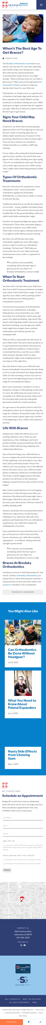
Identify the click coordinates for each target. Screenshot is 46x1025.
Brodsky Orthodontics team (18, 64)
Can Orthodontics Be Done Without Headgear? (22, 653)
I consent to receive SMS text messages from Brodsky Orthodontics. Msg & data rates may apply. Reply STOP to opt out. (23, 847)
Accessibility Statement (29, 1013)
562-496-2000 (23, 938)
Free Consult (11, 1022)
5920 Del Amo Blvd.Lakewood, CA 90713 (23, 933)
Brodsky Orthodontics (28, 576)
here (7, 585)
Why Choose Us (12, 999)
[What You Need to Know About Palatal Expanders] (23, 686)
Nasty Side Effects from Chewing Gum (22, 755)
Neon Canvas (23, 1016)
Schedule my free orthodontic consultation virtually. (23, 863)
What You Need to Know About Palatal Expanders (22, 704)
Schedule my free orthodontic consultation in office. (23, 860)
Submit (7, 870)
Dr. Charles (15, 85)
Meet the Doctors (32, 999)
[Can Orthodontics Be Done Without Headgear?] (23, 635)
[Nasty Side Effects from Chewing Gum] (23, 736)
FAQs (34, 1002)
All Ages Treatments (19, 1002)
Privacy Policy (40, 1010)
